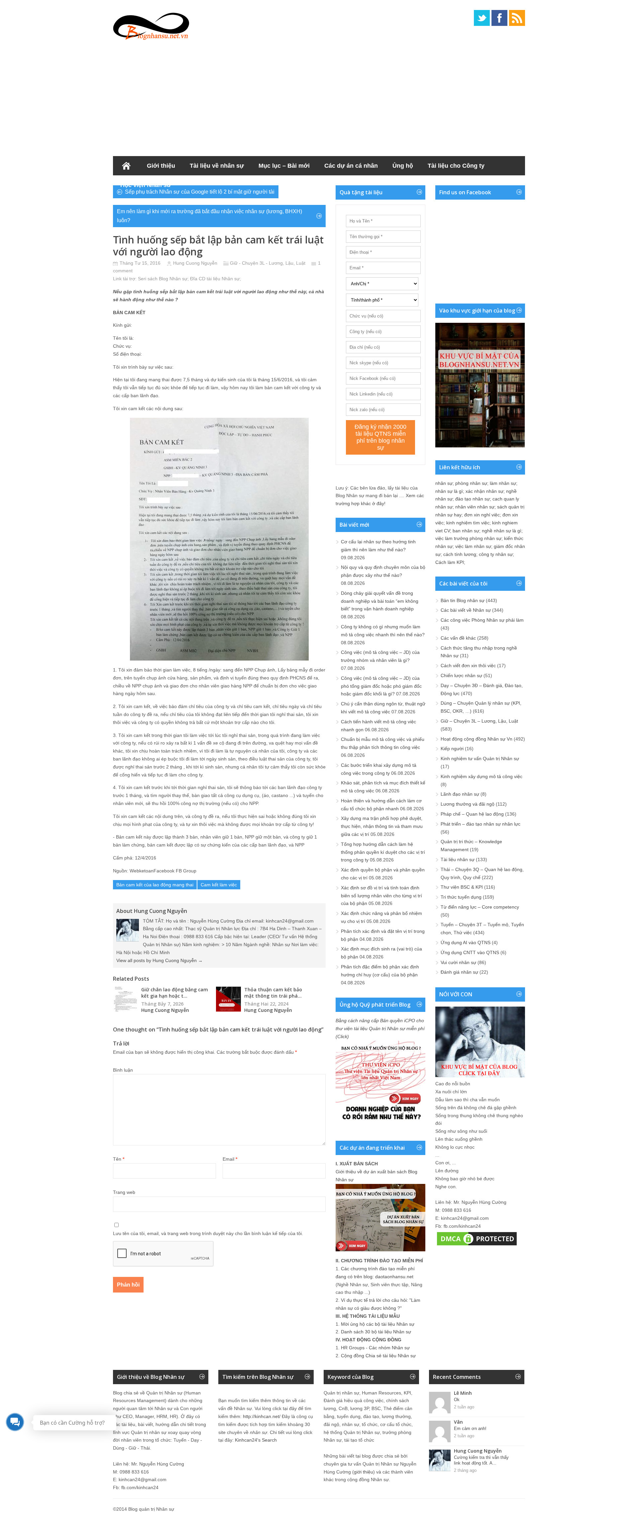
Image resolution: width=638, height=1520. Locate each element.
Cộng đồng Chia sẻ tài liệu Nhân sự (378, 1355)
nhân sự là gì (449, 491)
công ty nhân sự (496, 554)
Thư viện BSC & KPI (462, 887)
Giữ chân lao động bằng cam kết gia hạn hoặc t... (174, 992)
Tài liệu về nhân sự (217, 165)
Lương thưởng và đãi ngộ (467, 804)
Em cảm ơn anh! (470, 1428)
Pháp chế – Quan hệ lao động (472, 814)
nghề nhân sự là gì (501, 530)
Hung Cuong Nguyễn (195, 263)
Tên (118, 1159)
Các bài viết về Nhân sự (466, 610)
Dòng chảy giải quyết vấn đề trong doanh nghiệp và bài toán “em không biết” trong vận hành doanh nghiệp (379, 601)
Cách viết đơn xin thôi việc (468, 665)
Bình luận (123, 1070)
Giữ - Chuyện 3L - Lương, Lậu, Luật (267, 263)
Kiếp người (452, 748)
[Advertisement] (319, 96)
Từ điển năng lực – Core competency (480, 907)
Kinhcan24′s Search (256, 1440)
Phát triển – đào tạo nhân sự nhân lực (480, 824)
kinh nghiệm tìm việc (467, 522)
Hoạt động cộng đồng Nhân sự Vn (476, 739)
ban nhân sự (466, 530)
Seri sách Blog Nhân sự (162, 278)
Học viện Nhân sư (145, 185)
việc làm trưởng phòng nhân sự (468, 538)
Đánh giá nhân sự (459, 972)
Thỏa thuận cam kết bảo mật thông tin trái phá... (273, 992)
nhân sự (444, 483)
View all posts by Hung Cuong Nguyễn (159, 960)
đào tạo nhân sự (472, 498)
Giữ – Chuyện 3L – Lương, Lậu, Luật (479, 721)
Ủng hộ (402, 165)
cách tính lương (459, 554)
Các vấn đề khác (458, 638)
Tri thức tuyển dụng (461, 897)
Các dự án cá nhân (351, 165)
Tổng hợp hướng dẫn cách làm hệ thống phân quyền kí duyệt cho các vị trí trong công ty (383, 852)
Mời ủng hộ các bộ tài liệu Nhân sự (377, 1324)
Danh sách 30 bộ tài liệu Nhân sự (376, 1331)
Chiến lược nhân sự (461, 675)
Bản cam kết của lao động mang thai (154, 884)
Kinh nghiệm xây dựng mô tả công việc (481, 776)
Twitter (482, 18)
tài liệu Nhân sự (223, 278)
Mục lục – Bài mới (284, 165)
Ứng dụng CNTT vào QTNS (470, 952)
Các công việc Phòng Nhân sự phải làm (482, 620)
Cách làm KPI (449, 562)
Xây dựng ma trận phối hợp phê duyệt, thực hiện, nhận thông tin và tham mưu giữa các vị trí (382, 826)
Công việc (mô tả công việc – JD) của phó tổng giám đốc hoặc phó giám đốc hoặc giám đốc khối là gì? (381, 686)
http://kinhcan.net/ (261, 1416)
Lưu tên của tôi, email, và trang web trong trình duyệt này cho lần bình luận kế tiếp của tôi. (208, 1233)
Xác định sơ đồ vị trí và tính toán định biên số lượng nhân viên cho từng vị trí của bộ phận (381, 895)
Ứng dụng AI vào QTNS (465, 942)
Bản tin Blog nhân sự (462, 600)
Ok (457, 1399)
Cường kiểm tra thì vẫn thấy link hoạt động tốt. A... (481, 1460)
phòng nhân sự (471, 483)
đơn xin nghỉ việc (482, 514)
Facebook (499, 18)
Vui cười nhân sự (458, 962)
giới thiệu (363, 1472)
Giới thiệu (161, 165)
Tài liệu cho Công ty (456, 165)
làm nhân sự (503, 483)
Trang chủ (126, 165)
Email (230, 1159)
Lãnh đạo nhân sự (460, 794)
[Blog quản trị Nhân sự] (151, 25)
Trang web (124, 1192)
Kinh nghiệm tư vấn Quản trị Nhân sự (480, 758)
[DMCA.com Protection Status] (476, 1245)
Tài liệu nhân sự (458, 859)
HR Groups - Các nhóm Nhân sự (375, 1347)
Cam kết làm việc (219, 884)
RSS (517, 18)
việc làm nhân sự (473, 546)
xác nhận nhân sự (484, 491)
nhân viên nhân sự (474, 506)
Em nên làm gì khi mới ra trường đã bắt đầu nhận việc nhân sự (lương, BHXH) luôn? (209, 216)
